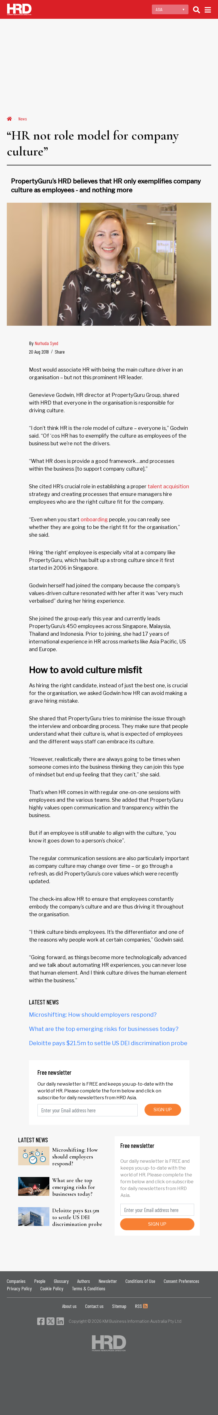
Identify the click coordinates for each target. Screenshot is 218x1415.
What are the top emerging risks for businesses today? (104, 1029)
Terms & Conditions (88, 1288)
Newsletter (107, 1281)
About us (69, 1306)
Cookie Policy (51, 1288)
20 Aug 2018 (39, 351)
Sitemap (119, 1306)
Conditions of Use (140, 1281)
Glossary (61, 1281)
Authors (83, 1281)
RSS (139, 1306)
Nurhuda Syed (46, 343)
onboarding (94, 519)
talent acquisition (168, 486)
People (39, 1281)
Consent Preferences (181, 1281)
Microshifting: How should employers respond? (93, 1014)
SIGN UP (163, 1109)
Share (60, 351)
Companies (16, 1281)
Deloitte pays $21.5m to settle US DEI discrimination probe (108, 1043)
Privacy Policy (19, 1288)
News (22, 118)
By (43, 343)
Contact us (94, 1306)
